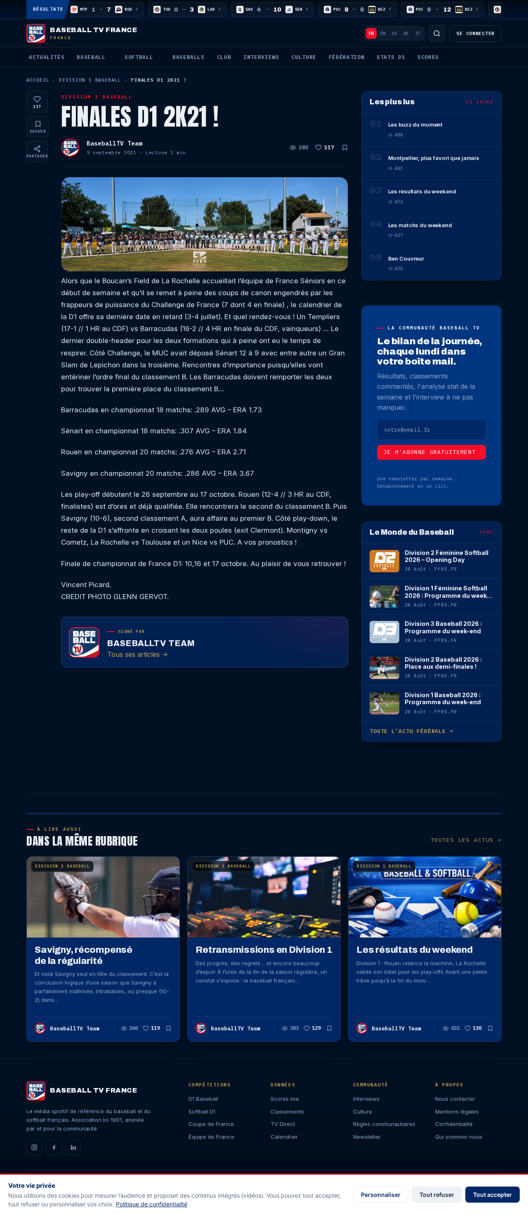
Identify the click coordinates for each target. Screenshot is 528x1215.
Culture (303, 57)
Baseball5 (188, 57)
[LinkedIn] (73, 1147)
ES (394, 33)
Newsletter (367, 1136)
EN (382, 33)
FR (371, 33)
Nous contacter (455, 1098)
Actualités (46, 57)
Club (224, 57)
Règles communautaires (384, 1124)
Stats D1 (391, 57)
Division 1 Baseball (90, 80)
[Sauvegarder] (345, 147)
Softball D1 (202, 1111)
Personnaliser (381, 1194)
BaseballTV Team (114, 143)
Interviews (261, 57)
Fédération (346, 57)
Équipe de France (211, 1136)
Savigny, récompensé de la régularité (83, 955)
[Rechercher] (437, 33)
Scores (428, 57)
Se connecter (475, 33)
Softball (139, 57)
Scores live (285, 1098)
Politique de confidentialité (151, 1204)
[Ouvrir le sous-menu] (112, 57)
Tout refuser (437, 1194)
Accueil (37, 80)
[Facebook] (54, 1147)
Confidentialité (454, 1124)
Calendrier (284, 1136)
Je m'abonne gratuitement (430, 452)
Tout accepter (492, 1194)
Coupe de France (211, 1124)
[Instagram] (34, 1147)
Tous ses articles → (137, 654)
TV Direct (283, 1124)
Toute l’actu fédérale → (411, 731)
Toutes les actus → (466, 840)
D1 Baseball (203, 1098)
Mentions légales (457, 1111)
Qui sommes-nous (458, 1136)
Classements (287, 1111)
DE (405, 33)
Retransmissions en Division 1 (264, 950)
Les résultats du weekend (414, 950)
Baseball (91, 57)
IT (417, 33)
